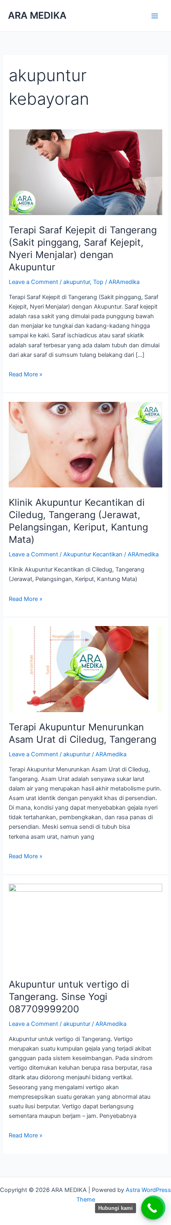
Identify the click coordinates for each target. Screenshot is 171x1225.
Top (98, 282)
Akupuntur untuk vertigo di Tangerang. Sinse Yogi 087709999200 (69, 996)
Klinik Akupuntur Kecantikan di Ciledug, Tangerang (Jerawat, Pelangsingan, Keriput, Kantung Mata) (78, 521)
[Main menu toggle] (154, 16)
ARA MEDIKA (37, 15)
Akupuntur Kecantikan (92, 554)
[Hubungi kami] (152, 1208)
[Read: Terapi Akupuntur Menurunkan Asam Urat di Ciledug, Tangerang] (85, 669)
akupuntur (76, 282)
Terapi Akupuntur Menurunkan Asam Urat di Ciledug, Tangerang (82, 733)
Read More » (26, 374)
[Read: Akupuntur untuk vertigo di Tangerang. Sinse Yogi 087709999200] (85, 926)
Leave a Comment (33, 282)
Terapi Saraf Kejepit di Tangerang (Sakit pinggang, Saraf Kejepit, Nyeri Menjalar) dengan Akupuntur (83, 248)
